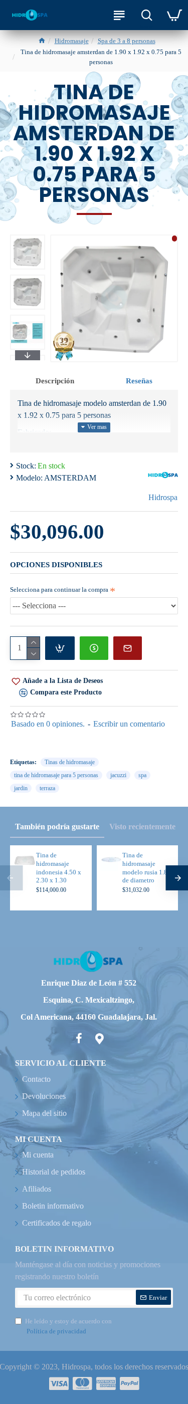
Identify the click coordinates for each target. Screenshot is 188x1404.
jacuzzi (118, 775)
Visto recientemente (142, 826)
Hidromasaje (72, 41)
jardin (21, 788)
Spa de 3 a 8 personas (126, 41)
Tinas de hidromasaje (70, 762)
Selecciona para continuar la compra (59, 589)
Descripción (55, 381)
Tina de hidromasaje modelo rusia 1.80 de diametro (146, 867)
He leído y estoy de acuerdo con (68, 1326)
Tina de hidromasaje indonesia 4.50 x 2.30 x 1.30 (58, 867)
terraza (47, 788)
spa (142, 775)
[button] (27, 237)
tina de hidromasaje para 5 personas (56, 775)
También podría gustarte (57, 826)
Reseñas (139, 381)
